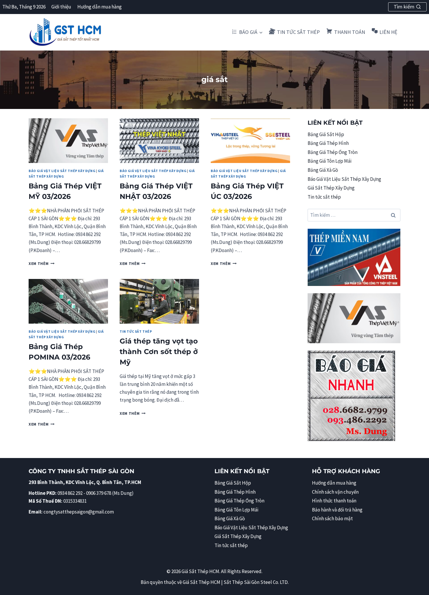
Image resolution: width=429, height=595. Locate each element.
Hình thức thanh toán (334, 500)
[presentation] (68, 140)
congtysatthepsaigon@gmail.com (78, 512)
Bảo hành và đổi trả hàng (337, 509)
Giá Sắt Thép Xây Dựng (331, 188)
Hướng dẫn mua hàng (99, 7)
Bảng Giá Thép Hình (328, 143)
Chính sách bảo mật (332, 518)
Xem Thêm (42, 263)
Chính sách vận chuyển (335, 492)
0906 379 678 (99, 493)
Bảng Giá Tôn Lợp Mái (329, 161)
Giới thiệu (61, 7)
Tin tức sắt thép (136, 331)
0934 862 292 (70, 493)
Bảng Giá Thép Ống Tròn (333, 152)
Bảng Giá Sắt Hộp (326, 134)
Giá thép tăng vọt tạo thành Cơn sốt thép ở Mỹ (159, 351)
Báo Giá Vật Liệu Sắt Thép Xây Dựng (62, 171)
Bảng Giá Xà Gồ (323, 170)
